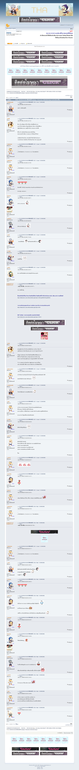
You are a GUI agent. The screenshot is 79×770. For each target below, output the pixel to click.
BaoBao (50, 91)
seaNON (9, 457)
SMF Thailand (43, 766)
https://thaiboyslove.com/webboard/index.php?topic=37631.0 (29, 317)
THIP (47, 91)
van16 (8, 234)
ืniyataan (9, 195)
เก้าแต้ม (9, 251)
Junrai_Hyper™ (43, 91)
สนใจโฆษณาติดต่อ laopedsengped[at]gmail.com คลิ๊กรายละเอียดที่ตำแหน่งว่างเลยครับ (39, 66)
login (10, 28)
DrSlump (9, 176)
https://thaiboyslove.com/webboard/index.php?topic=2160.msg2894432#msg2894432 (34, 297)
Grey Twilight (58, 91)
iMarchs (9, 490)
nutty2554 (9, 435)
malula (8, 267)
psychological (10, 707)
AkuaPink (9, 473)
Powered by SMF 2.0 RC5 (33, 765)
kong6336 (9, 218)
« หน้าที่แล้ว (67, 95)
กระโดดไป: (59, 732)
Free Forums (39, 766)
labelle (8, 118)
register (14, 28)
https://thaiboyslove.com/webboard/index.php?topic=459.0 (29, 307)
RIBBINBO (9, 144)
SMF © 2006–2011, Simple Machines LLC (44, 765)
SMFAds (36, 766)
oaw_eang (38, 91)
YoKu (8, 401)
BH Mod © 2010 (40, 768)
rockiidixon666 (10, 102)
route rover (9, 595)
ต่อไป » (71, 95)
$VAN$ (53, 91)
